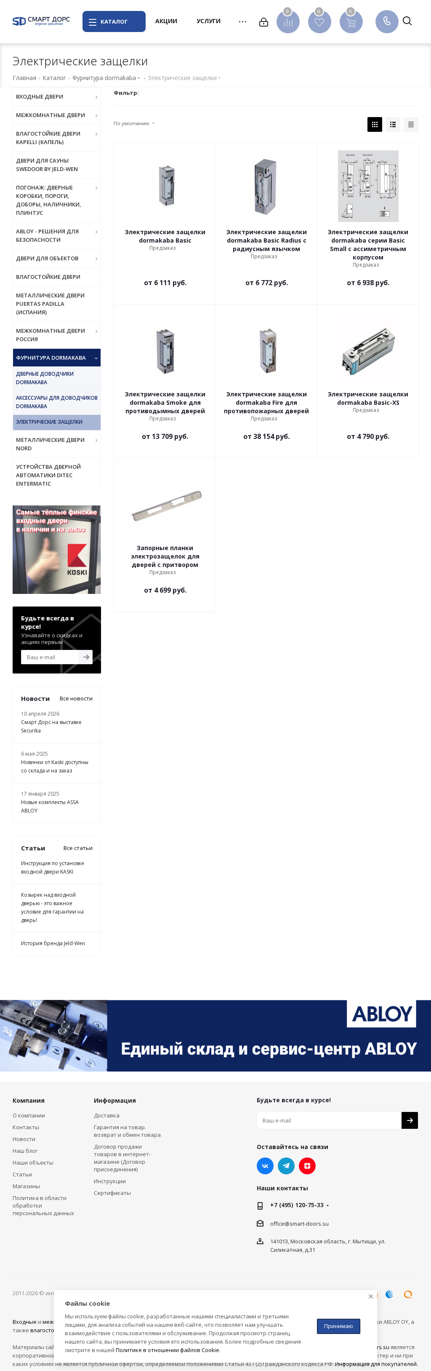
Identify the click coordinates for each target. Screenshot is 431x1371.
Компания (29, 1100)
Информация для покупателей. (376, 1364)
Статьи (22, 1174)
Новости (24, 1139)
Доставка (107, 1115)
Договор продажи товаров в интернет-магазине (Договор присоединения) (122, 1158)
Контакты (26, 1127)
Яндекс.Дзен (307, 1165)
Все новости (76, 698)
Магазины (26, 1186)
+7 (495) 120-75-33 (297, 1205)
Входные (25, 1322)
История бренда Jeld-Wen (53, 943)
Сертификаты (112, 1193)
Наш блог (25, 1151)
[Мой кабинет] (263, 21)
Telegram (286, 1165)
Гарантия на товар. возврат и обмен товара (127, 1130)
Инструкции (110, 1181)
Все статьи (78, 848)
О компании (29, 1115)
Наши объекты (33, 1162)
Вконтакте (265, 1165)
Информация (115, 1100)
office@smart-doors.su (299, 1223)
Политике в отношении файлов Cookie (167, 1350)
